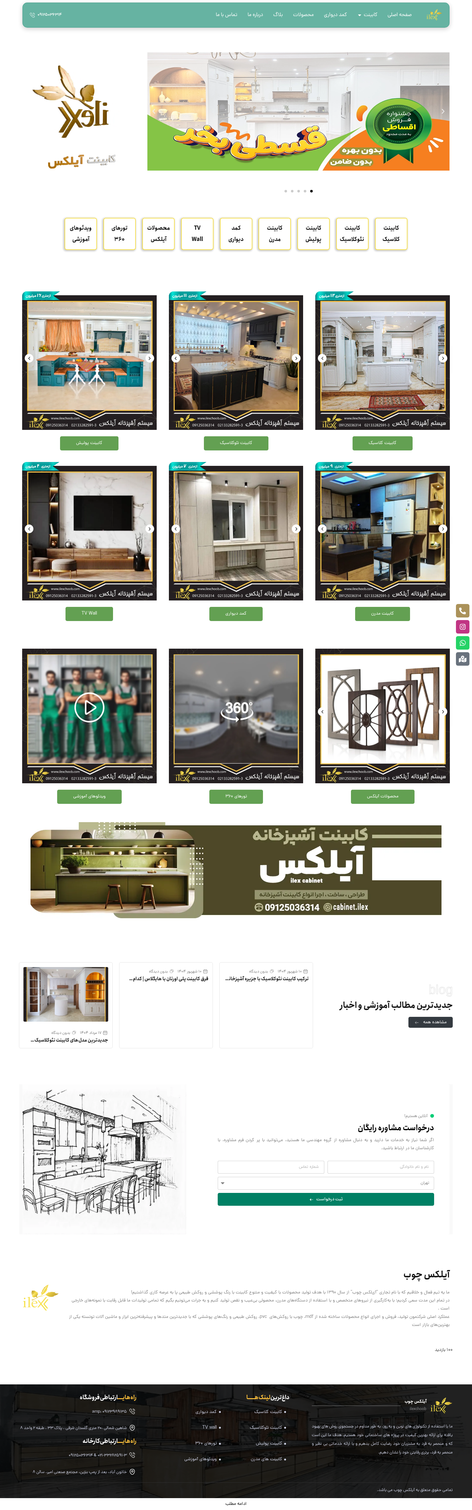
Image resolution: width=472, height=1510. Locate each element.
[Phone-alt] (462, 610)
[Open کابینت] (359, 15)
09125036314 (50, 15)
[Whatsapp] (462, 643)
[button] (311, 191)
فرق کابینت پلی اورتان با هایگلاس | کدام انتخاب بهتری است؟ (170, 982)
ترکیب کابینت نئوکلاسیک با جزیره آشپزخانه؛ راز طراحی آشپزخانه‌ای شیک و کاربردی (267, 982)
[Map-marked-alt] (462, 659)
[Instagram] (462, 627)
